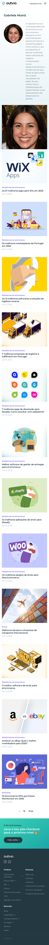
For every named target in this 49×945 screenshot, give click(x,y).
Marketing (6, 793)
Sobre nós (29, 874)
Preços (7, 888)
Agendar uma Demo (12, 900)
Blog (6, 911)
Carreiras (29, 878)
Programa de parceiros (35, 894)
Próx (31, 811)
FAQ (5, 896)
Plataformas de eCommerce (13, 187)
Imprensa (29, 882)
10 (24, 811)
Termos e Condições (33, 890)
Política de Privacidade (34, 886)
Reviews (7, 926)
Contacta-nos (35, 4)
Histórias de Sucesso (12, 892)
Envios (4, 627)
